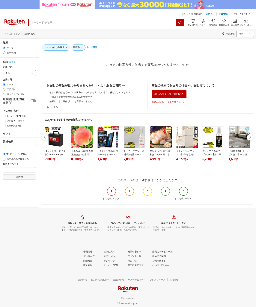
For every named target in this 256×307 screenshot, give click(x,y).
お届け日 (7, 79)
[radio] (4, 48)
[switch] (33, 100)
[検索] (180, 22)
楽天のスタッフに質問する (169, 94)
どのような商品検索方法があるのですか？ (70, 97)
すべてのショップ (11, 33)
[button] (243, 14)
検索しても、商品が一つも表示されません (70, 101)
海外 (13, 62)
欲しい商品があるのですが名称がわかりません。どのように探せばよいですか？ (89, 92)
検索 (20, 177)
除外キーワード (11, 164)
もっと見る (52, 107)
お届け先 (7, 67)
